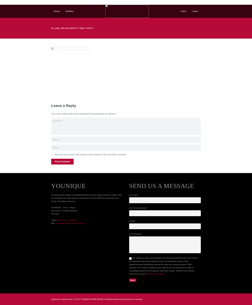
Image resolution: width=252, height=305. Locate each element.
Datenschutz (67, 299)
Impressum (56, 299)
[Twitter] (193, 2)
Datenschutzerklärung (156, 274)
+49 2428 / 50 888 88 (67, 220)
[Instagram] (198, 2)
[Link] (127, 11)
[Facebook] (189, 2)
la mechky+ (138, 299)
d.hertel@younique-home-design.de (71, 223)
